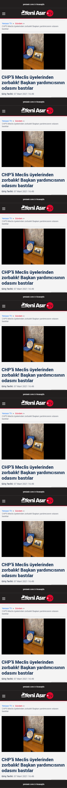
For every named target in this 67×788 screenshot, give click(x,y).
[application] (33, 394)
